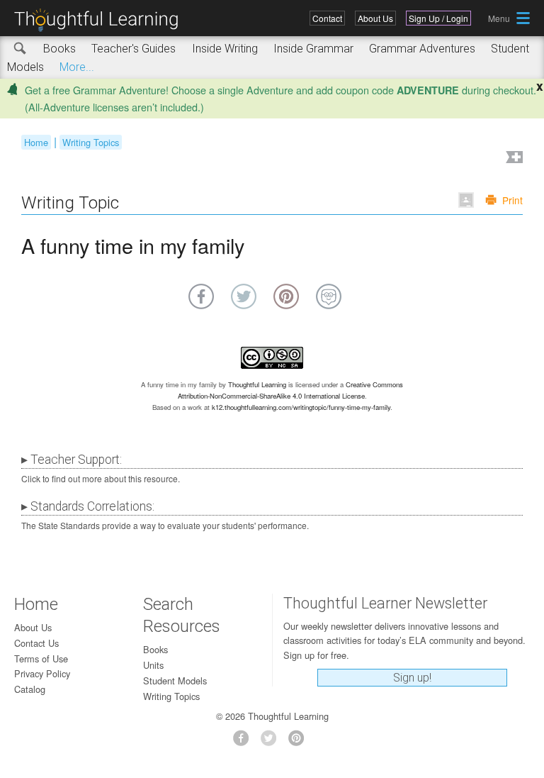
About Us (375, 18)
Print (512, 200)
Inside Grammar (313, 48)
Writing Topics (90, 142)
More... (77, 67)
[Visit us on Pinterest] (300, 742)
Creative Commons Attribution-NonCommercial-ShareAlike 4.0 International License (291, 390)
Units (153, 665)
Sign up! (412, 677)
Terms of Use (41, 658)
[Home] (101, 20)
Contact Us (36, 643)
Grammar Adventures (422, 48)
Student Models (175, 680)
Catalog (29, 689)
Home (36, 142)
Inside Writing (225, 48)
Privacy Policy (42, 673)
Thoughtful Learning (257, 384)
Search (20, 48)
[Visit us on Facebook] (244, 742)
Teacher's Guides (133, 48)
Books (59, 48)
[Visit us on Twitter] (272, 742)
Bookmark (513, 158)
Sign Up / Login (438, 18)
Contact (327, 18)
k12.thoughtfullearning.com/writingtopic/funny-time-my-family (301, 407)
